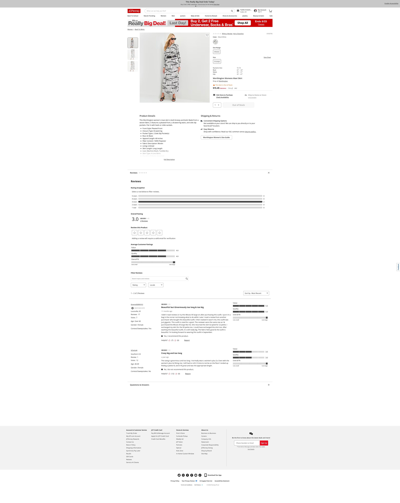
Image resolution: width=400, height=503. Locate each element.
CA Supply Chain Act (206, 481)
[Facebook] (188, 475)
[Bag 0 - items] (270, 11)
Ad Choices (197, 485)
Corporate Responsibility (210, 445)
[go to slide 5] (203, 6)
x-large (217, 61)
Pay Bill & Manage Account (160, 433)
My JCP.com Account (133, 436)
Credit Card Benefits (158, 439)
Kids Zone (179, 451)
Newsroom (205, 442)
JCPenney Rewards (132, 439)
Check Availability (222, 97)
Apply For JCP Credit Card (160, 436)
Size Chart (267, 57)
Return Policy (130, 445)
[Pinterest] (192, 475)
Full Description (169, 159)
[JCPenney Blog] (200, 475)
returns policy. (250, 131)
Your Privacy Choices (188, 481)
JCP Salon (179, 442)
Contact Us (130, 442)
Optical (178, 448)
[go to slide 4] (201, 6)
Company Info (206, 439)
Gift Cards (129, 457)
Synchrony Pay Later (133, 451)
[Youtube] (196, 475)
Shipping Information (133, 448)
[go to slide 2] (197, 6)
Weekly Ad (179, 439)
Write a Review (227, 34)
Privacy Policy (175, 481)
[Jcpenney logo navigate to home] (134, 11)
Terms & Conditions (186, 485)
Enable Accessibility (391, 3)
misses (216, 52)
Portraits (179, 445)
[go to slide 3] (199, 6)
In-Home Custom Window (185, 454)
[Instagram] (183, 475)
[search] (233, 11)
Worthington (223, 81)
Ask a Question (238, 34)
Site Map (204, 454)
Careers (204, 436)
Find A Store (180, 433)
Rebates (129, 459)
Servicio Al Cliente (132, 462)
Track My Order (131, 433)
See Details (251, 449)
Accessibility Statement (222, 481)
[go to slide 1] (195, 6)
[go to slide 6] (205, 6)
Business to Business (208, 433)
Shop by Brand (206, 451)
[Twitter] (179, 475)
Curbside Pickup (182, 436)
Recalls (128, 454)
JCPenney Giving (207, 448)
